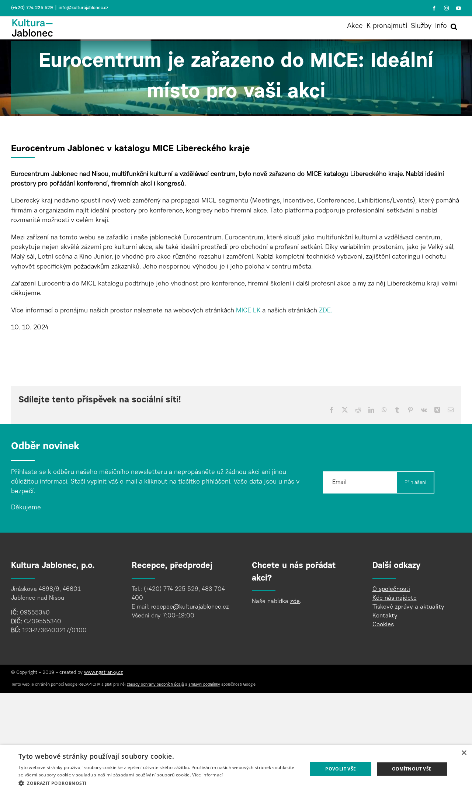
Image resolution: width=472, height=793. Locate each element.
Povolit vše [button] (340, 769)
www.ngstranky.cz (103, 673)
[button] (454, 27)
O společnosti (391, 589)
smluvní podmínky (204, 685)
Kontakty (385, 616)
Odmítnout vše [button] (411, 769)
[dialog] (236, 769)
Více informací (207, 775)
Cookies (383, 625)
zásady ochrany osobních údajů (155, 685)
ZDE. (325, 311)
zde (295, 602)
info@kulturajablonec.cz (83, 8)
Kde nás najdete (394, 598)
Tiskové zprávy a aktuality (408, 607)
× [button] (463, 753)
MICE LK (248, 311)
